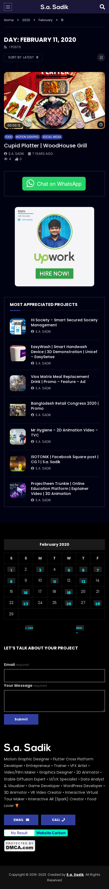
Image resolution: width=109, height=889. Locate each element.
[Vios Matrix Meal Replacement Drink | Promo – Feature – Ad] (18, 383)
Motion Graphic (27, 137)
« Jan (29, 628)
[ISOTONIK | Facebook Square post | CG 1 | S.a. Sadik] (18, 463)
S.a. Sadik (16, 153)
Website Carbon (51, 833)
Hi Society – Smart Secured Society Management (64, 322)
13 (83, 581)
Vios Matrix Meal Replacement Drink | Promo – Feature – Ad (60, 379)
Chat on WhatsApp (59, 183)
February (46, 20)
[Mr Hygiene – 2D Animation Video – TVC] (18, 437)
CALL (57, 820)
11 (54, 581)
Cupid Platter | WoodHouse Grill (45, 145)
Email (16, 664)
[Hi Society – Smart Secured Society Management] (18, 327)
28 (97, 603)
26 (68, 603)
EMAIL (19, 820)
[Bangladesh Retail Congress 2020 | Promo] (18, 410)
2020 (26, 20)
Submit (21, 719)
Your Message (25, 685)
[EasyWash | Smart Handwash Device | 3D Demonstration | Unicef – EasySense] (18, 353)
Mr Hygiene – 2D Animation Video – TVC (64, 432)
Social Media (52, 137)
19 (69, 592)
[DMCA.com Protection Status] (54, 846)
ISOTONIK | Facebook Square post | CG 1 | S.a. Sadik (64, 459)
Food (8, 137)
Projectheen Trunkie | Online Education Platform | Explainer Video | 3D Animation (60, 488)
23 (25, 603)
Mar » (79, 628)
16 (26, 592)
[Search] (102, 6)
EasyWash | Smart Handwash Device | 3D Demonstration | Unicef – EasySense (64, 351)
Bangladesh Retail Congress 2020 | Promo (65, 406)
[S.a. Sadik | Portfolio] (54, 7)
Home (9, 20)
